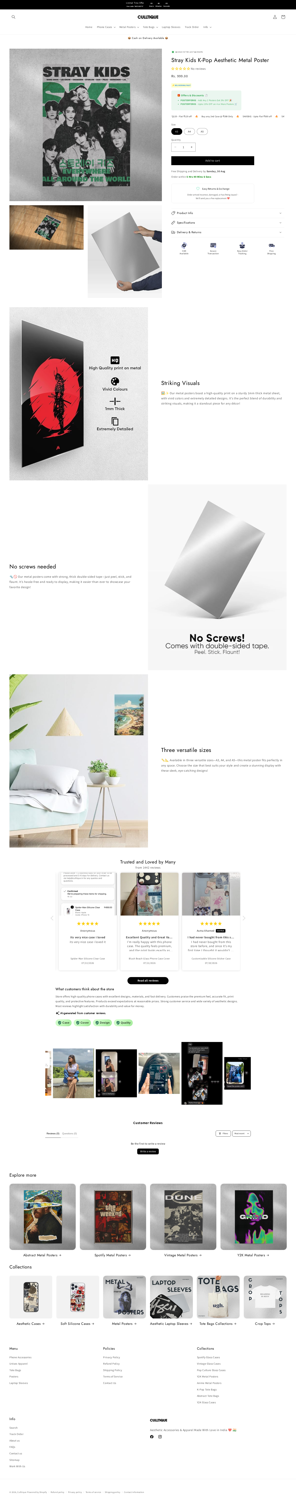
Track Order (16, 1434)
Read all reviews (148, 980)
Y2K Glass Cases (206, 1402)
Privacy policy (75, 1492)
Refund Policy (111, 1363)
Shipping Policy (112, 1370)
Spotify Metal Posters (111, 1255)
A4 (189, 131)
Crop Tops (263, 1324)
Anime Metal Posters (209, 1383)
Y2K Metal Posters (251, 1255)
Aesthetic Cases (29, 1324)
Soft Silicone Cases (75, 1324)
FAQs (12, 1447)
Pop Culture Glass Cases (211, 1370)
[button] (13, 17)
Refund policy (57, 1492)
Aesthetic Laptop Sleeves (169, 1324)
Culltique (22, 1492)
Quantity (176, 139)
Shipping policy (112, 1492)
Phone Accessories (20, 1357)
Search (13, 1427)
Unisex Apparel (18, 1363)
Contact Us (109, 1383)
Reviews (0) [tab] (53, 1133)
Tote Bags (15, 1370)
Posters (13, 1376)
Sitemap (14, 1460)
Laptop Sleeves (18, 1383)
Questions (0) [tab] (69, 1133)
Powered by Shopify (37, 1492)
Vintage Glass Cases (209, 1363)
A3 (176, 131)
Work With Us (17, 1466)
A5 (202, 131)
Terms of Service (113, 1376)
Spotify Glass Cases (208, 1357)
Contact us (15, 1453)
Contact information (134, 1492)
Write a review (148, 1151)
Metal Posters (122, 1324)
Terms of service (93, 1492)
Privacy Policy (111, 1357)
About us (14, 1440)
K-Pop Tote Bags (207, 1389)
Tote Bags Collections (216, 1324)
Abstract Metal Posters (40, 1255)
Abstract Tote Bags (208, 1395)
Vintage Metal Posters (181, 1255)
